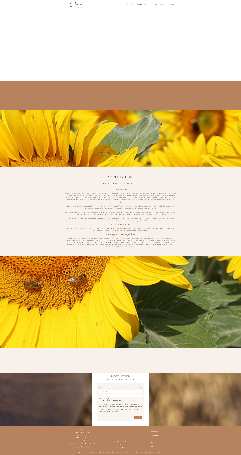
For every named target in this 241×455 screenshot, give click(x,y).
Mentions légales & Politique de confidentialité (100, 452)
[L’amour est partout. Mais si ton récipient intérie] (141, 360)
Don (163, 4)
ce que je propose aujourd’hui (115, 245)
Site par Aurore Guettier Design (157, 452)
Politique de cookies (130, 452)
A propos (155, 4)
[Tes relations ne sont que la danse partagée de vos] (100, 360)
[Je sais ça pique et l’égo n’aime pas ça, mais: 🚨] (60, 360)
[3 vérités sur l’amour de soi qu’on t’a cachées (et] (181, 360)
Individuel (130, 4)
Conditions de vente (118, 452)
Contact (171, 4)
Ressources (142, 4)
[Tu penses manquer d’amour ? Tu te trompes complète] (20, 360)
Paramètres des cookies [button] (142, 452)
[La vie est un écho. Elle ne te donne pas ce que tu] (221, 360)
